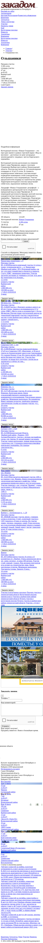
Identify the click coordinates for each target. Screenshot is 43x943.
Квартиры (5, 17)
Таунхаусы (5, 20)
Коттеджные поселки (9, 30)
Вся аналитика (6, 863)
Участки (4, 24)
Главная (9, 48)
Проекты (33, 937)
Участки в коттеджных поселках (13, 592)
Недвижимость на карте (10, 769)
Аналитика (5, 34)
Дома (20, 937)
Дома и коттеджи (7, 22)
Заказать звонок (7, 87)
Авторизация (6, 13)
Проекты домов (7, 26)
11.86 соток (23, 222)
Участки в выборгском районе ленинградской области (18, 598)
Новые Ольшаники (26, 219)
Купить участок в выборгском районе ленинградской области (21, 602)
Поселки (4, 939)
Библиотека (12, 939)
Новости (4, 32)
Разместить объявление (27, 15)
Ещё (2, 28)
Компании (5, 36)
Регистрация (9, 15)
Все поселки (6, 781)
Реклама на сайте (7, 11)
